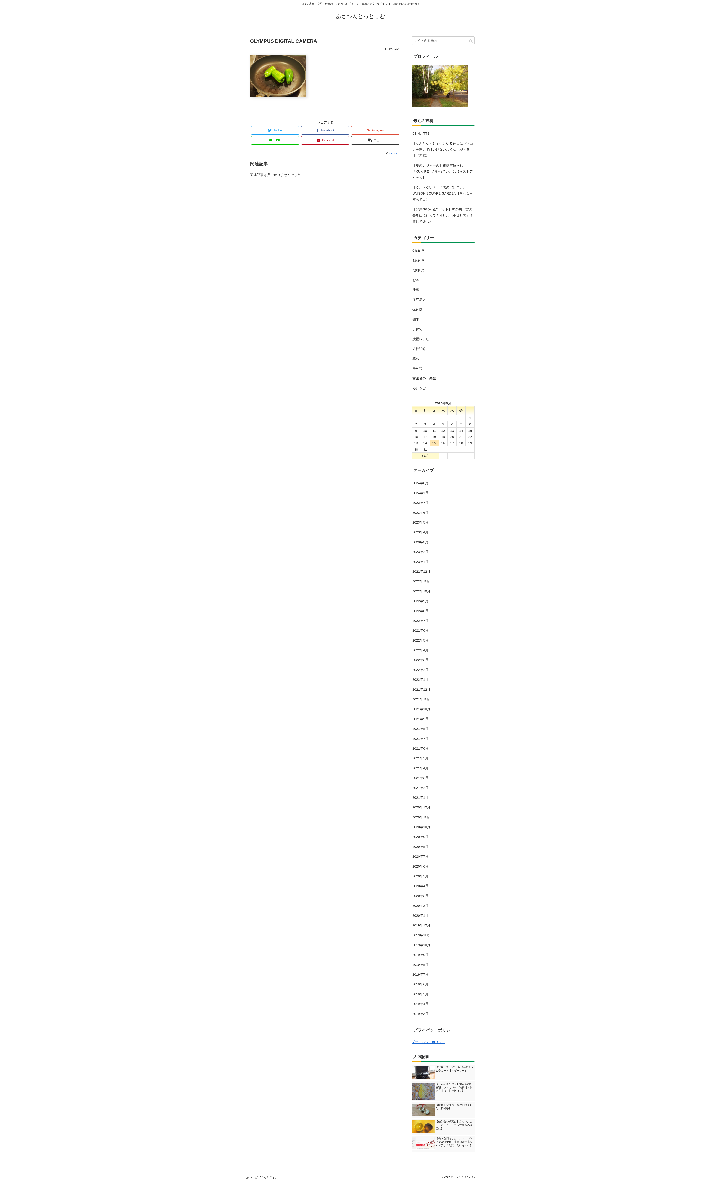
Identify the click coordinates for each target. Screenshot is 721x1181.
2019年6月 (420, 984)
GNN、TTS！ (422, 133)
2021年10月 (421, 709)
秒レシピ (419, 388)
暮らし (417, 359)
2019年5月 (420, 994)
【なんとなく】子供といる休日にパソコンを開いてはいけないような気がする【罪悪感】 (442, 150)
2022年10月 (421, 591)
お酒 (415, 280)
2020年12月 (421, 807)
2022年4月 (420, 650)
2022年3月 (420, 660)
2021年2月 (420, 788)
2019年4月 (420, 1004)
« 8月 (425, 456)
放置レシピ (420, 339)
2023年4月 (420, 532)
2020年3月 (420, 896)
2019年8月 (420, 965)
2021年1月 (420, 797)
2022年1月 (420, 679)
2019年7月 (420, 974)
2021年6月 (420, 748)
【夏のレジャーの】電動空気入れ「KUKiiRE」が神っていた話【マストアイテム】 (442, 172)
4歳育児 (418, 260)
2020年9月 (420, 837)
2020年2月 (420, 906)
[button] (471, 41)
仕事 (415, 290)
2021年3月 (420, 778)
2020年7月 (420, 856)
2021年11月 (421, 699)
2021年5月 (420, 758)
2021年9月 (420, 719)
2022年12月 (421, 571)
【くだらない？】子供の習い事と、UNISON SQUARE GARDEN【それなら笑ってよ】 (442, 193)
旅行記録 (419, 349)
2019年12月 (421, 925)
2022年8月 (420, 611)
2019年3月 (420, 1014)
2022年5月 (420, 640)
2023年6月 (420, 513)
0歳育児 (418, 250)
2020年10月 (421, 827)
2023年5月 (420, 522)
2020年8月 (420, 847)
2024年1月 (420, 493)
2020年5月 (420, 876)
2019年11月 (421, 935)
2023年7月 (420, 503)
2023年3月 (420, 542)
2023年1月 (420, 562)
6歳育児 (418, 270)
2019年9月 (420, 955)
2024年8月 (420, 483)
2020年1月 (420, 915)
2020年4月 (420, 886)
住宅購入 (419, 300)
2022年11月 (421, 581)
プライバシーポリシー (428, 1042)
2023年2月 (420, 552)
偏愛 (415, 319)
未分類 (417, 368)
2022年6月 (420, 630)
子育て (417, 329)
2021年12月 (421, 689)
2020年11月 (421, 817)
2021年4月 (420, 768)
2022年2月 (420, 670)
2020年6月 (420, 866)
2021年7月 (420, 739)
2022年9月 (420, 601)
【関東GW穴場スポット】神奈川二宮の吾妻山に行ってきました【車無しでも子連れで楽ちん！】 (442, 215)
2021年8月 (420, 729)
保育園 (417, 309)
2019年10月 (421, 945)
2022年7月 (420, 621)
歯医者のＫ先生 (424, 378)
